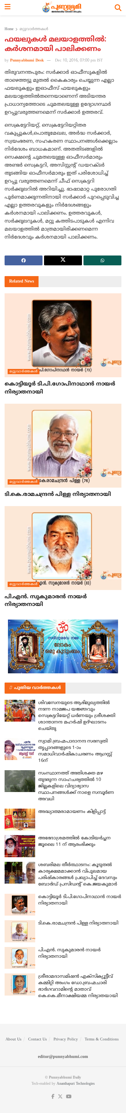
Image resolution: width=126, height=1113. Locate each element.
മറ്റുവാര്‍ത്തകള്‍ (34, 29)
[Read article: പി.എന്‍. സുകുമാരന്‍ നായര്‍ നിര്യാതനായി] (63, 548)
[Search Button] (118, 7)
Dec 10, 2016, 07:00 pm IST (79, 60)
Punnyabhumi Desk (27, 60)
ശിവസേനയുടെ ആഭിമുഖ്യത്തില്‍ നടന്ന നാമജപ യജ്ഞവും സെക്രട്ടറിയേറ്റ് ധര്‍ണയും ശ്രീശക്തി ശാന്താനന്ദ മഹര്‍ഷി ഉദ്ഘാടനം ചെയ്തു (76, 716)
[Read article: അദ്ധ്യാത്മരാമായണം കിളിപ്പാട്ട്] (20, 820)
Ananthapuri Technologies (76, 1084)
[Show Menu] (7, 7)
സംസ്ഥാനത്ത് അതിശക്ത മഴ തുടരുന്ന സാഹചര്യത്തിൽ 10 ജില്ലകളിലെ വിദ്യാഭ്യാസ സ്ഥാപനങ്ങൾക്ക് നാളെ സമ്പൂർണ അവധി (76, 786)
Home (9, 29)
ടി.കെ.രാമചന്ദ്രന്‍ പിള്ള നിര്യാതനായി (58, 494)
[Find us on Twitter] (60, 1096)
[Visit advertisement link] (63, 646)
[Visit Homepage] (62, 8)
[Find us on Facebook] (52, 1096)
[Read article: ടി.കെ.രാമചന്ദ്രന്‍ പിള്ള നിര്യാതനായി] (63, 446)
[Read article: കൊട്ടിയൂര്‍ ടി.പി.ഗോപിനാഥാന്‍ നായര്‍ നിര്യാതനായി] (63, 335)
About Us (13, 1039)
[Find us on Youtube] (69, 1096)
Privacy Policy (66, 1039)
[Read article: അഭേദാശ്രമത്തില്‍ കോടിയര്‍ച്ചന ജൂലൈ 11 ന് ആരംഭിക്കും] (20, 846)
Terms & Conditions (102, 1039)
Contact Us (37, 1039)
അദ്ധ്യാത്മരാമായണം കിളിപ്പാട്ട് (71, 812)
